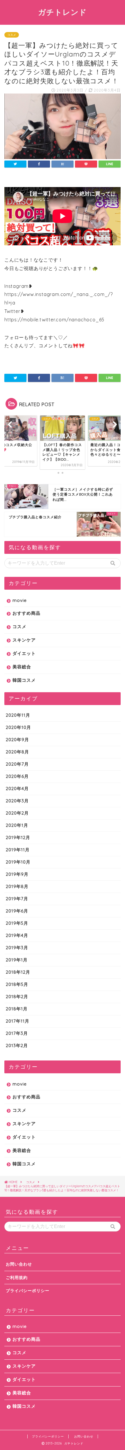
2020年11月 (18, 715)
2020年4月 (17, 788)
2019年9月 (17, 874)
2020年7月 (17, 764)
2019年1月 (17, 960)
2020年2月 (17, 813)
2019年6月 (17, 911)
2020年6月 (17, 776)
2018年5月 (17, 984)
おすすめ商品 (26, 613)
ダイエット (24, 653)
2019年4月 (17, 935)
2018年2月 (17, 996)
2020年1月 (17, 825)
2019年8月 (17, 886)
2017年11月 (17, 1021)
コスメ (11, 35)
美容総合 (21, 666)
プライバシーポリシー (27, 1290)
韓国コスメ (24, 680)
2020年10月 (18, 727)
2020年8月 (17, 752)
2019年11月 (18, 849)
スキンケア (24, 640)
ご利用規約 (17, 1277)
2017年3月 (17, 1033)
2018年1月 (17, 1009)
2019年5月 (17, 923)
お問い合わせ (19, 1264)
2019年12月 (18, 837)
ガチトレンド (62, 12)
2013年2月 (17, 1045)
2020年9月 (17, 739)
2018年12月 (18, 972)
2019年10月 (18, 862)
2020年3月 (17, 801)
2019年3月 (17, 947)
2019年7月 (17, 898)
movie (19, 600)
